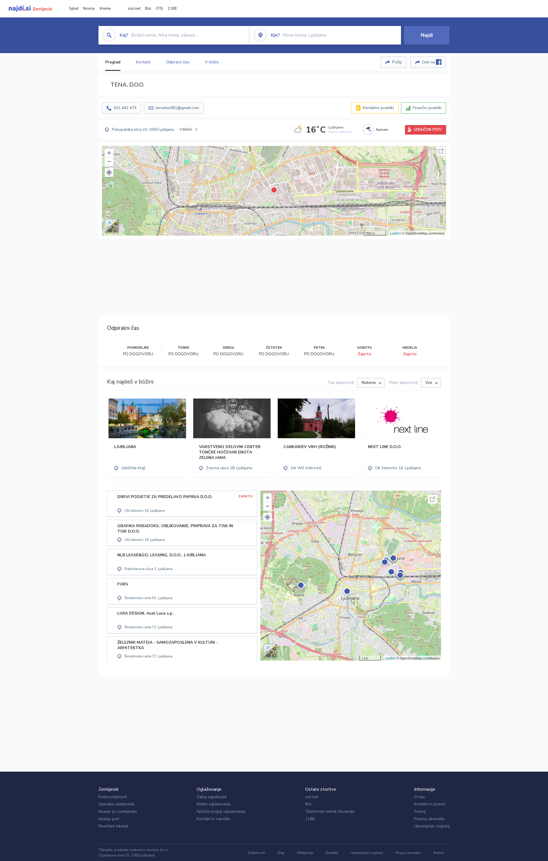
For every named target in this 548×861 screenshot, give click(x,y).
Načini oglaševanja (214, 804)
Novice (89, 8)
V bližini (212, 62)
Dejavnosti (256, 852)
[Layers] (111, 226)
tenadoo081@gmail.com (177, 108)
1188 (172, 8)
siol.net (134, 8)
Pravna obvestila (429, 819)
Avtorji (420, 811)
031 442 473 (125, 108)
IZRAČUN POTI (428, 129)
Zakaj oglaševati (212, 797)
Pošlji (397, 62)
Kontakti (143, 62)
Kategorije (305, 852)
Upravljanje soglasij (432, 826)
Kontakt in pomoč (429, 804)
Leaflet (395, 233)
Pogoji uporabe (408, 852)
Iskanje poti (108, 819)
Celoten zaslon (441, 151)
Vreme (105, 8)
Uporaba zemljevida (116, 804)
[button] (109, 172)
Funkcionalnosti (112, 797)
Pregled (112, 62)
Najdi (427, 35)
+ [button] (109, 152)
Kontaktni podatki (378, 108)
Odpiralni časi (178, 62)
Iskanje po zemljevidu (117, 811)
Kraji (281, 852)
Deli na (429, 62)
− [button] (109, 161)
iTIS (159, 8)
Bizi (148, 8)
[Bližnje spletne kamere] (368, 129)
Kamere (382, 129)
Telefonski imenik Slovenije (329, 811)
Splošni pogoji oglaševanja (221, 811)
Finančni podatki (427, 108)
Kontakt (332, 852)
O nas (419, 797)
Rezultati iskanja (113, 826)
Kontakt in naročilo (213, 819)
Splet (73, 8)
